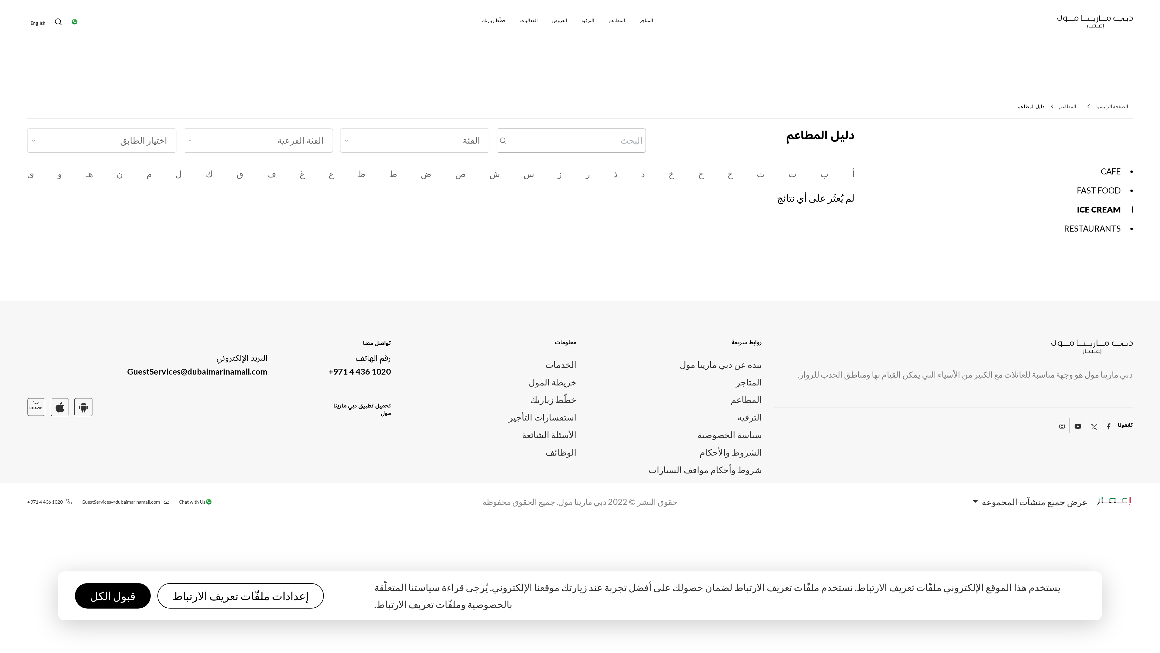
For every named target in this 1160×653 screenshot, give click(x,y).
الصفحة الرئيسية (1111, 106)
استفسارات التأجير (542, 417)
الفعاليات (529, 20)
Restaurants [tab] (1092, 228)
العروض (559, 20)
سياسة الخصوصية (729, 435)
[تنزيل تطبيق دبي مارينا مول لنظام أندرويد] (83, 406)
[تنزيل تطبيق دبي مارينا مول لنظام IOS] (60, 406)
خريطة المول (552, 382)
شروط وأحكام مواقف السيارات (705, 470)
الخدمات (560, 364)
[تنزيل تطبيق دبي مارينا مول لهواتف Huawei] (36, 406)
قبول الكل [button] (113, 596)
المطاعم (617, 20)
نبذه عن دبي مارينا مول (721, 364)
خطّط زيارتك (494, 20)
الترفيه (588, 20)
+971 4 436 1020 (360, 371)
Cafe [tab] (1111, 171)
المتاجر (646, 20)
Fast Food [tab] (1099, 190)
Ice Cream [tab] (1099, 209)
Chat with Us (192, 502)
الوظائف (561, 452)
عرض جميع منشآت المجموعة (1034, 502)
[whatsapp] (74, 21)
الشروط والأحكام (731, 452)
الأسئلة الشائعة (549, 435)
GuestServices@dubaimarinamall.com (197, 371)
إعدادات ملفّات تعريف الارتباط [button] (240, 596)
